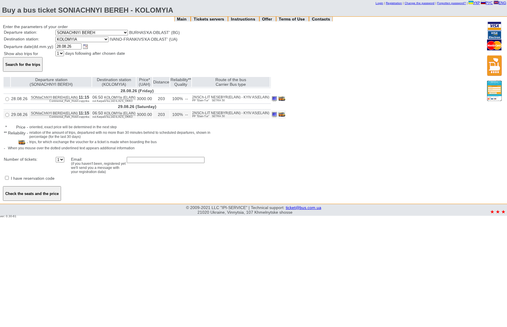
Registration (394, 3)
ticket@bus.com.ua (303, 207)
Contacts (321, 19)
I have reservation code (32, 178)
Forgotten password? (451, 3)
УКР (476, 3)
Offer (267, 19)
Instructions (243, 19)
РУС (489, 3)
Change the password (420, 3)
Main (182, 19)
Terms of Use (292, 19)
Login (379, 3)
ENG (502, 3)
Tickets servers (209, 19)
